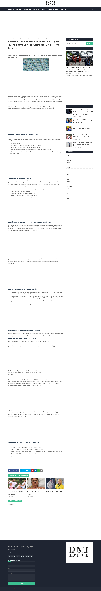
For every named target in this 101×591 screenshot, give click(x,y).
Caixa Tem (69, 160)
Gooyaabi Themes (32, 588)
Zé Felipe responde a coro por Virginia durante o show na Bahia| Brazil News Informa (54, 491)
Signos (68, 195)
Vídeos (68, 198)
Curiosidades (69, 165)
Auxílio (68, 155)
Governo (68, 181)
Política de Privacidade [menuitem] (39, 9)
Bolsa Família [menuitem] (63, 9)
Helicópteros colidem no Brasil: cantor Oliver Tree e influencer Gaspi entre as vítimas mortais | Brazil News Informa (78, 69)
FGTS (68, 172)
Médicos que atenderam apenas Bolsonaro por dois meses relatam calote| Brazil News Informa (35, 492)
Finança (68, 174)
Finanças (68, 176)
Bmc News (14, 460)
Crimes (68, 162)
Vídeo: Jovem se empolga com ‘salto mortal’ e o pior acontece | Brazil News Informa (82, 144)
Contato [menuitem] (18, 9)
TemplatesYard (19, 588)
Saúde (68, 193)
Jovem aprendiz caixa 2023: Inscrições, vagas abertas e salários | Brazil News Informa (82, 121)
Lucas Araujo (13, 51)
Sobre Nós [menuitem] (11, 9)
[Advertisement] (50, 24)
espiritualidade (70, 169)
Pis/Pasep (68, 188)
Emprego (68, 167)
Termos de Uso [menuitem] (27, 9)
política (68, 191)
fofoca (68, 179)
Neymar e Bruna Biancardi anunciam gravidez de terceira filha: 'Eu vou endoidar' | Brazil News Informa (16, 492)
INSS (67, 184)
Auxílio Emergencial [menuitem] (52, 9)
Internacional (69, 186)
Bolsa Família (69, 157)
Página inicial (11, 38)
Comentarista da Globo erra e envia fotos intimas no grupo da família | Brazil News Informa (82, 128)
